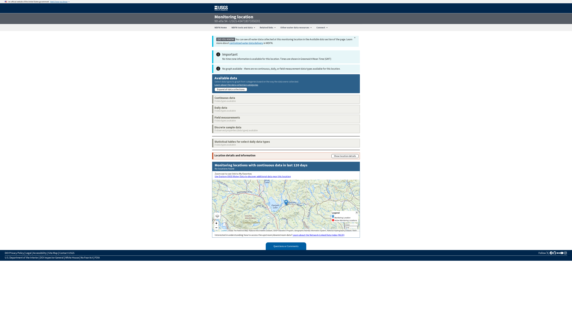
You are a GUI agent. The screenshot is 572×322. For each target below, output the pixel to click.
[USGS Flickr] (558, 254)
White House (72, 257)
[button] (286, 203)
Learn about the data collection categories (236, 84)
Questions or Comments (286, 246)
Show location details (345, 155)
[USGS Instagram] (565, 254)
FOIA (97, 257)
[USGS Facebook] (551, 254)
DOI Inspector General (52, 257)
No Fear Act (87, 257)
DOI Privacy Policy (14, 253)
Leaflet (224, 230)
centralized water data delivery (246, 43)
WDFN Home (220, 27)
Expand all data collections (231, 89)
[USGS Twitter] (547, 254)
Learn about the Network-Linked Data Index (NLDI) (318, 234)
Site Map (53, 253)
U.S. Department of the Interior (21, 257)
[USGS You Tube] (562, 254)
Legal (28, 253)
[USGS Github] (555, 254)
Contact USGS (66, 253)
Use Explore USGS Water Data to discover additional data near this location (253, 176)
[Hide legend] (357, 212)
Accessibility (39, 253)
